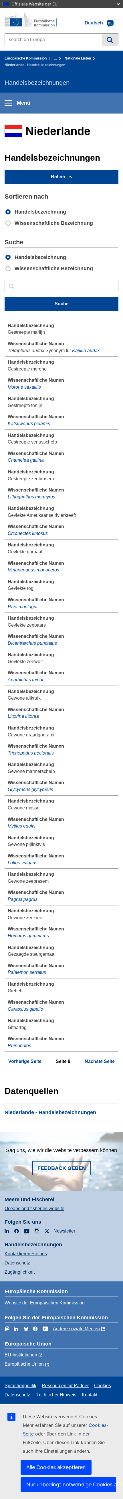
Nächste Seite (100, 1061)
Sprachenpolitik (20, 1385)
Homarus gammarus (28, 935)
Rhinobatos (19, 1045)
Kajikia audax (86, 350)
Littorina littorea (23, 716)
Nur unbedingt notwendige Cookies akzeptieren (71, 1484)
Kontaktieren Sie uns (26, 1253)
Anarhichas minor (25, 679)
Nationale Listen (78, 58)
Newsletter (64, 1231)
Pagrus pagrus (22, 899)
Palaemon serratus (27, 972)
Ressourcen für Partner (65, 1385)
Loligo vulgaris (22, 862)
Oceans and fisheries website (34, 1208)
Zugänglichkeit (20, 1272)
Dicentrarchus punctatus (32, 643)
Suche (110, 40)
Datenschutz (17, 1262)
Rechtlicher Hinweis (55, 1394)
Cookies (102, 1385)
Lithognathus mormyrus (31, 496)
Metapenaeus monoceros (33, 569)
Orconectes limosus (28, 533)
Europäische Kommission (26, 58)
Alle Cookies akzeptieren (56, 1467)
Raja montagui (22, 606)
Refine (58, 176)
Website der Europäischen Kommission (45, 1302)
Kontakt (89, 1394)
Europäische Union (24, 1364)
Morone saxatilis (24, 387)
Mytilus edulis (21, 826)
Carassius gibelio (25, 1009)
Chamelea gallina (26, 460)
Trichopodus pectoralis (31, 753)
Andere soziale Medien (76, 1328)
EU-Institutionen (21, 1354)
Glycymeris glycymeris (30, 789)
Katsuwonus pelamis (29, 423)
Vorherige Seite (24, 1061)
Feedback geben (61, 1168)
